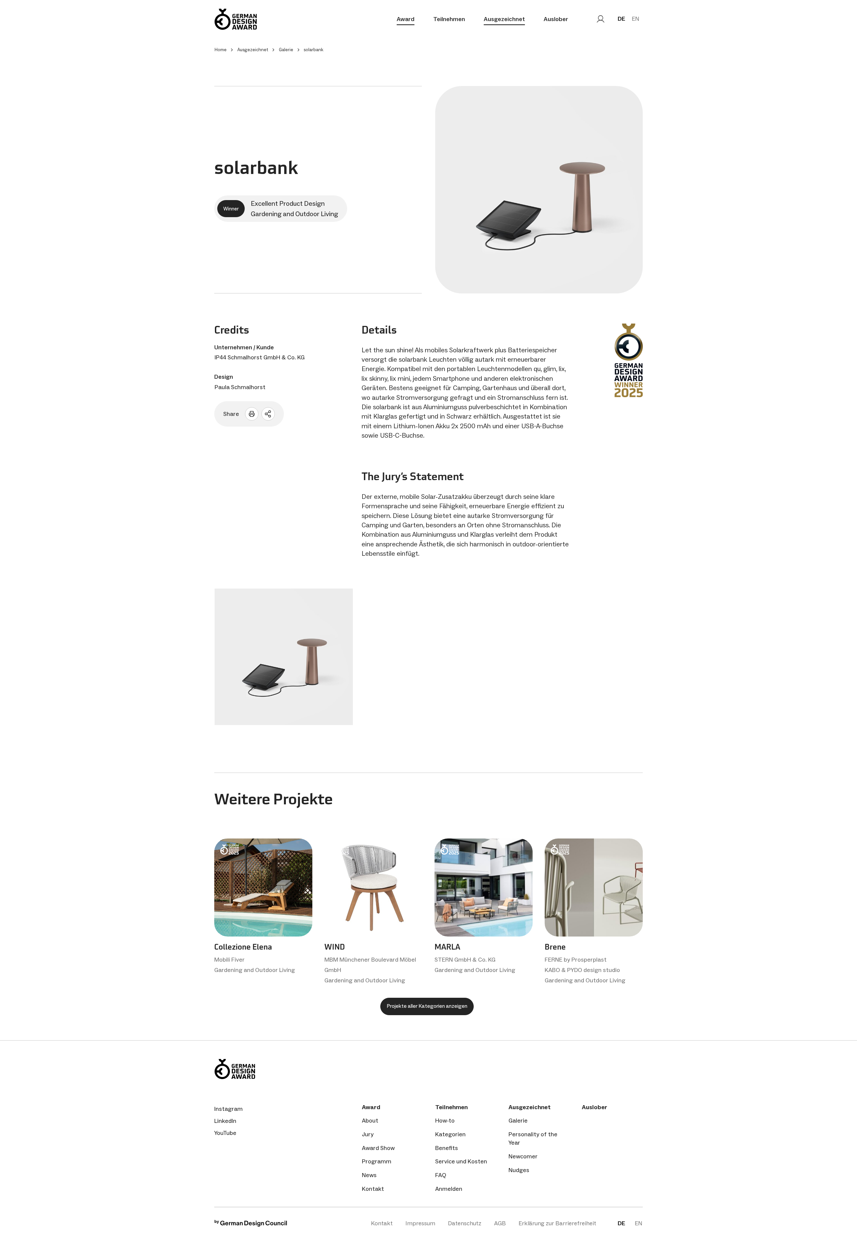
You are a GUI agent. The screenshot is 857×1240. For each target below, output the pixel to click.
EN (635, 18)
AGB (500, 1223)
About (370, 1120)
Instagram (228, 1109)
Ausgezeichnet (504, 19)
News (369, 1175)
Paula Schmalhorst (240, 387)
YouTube (225, 1133)
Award (405, 19)
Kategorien (450, 1134)
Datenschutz (464, 1223)
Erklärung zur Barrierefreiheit (557, 1223)
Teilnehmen (449, 19)
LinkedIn (225, 1121)
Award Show (378, 1148)
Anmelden (448, 1188)
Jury (368, 1134)
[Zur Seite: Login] (601, 19)
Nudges (519, 1170)
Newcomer (523, 1156)
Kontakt (373, 1188)
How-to (445, 1120)
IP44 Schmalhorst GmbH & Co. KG (260, 357)
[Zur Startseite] (235, 19)
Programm (376, 1161)
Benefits (446, 1148)
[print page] (251, 414)
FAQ (440, 1175)
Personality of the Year (533, 1138)
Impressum (420, 1223)
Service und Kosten (461, 1161)
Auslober (556, 19)
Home (221, 50)
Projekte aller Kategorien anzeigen (427, 1006)
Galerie (518, 1120)
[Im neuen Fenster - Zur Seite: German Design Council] (250, 1224)
